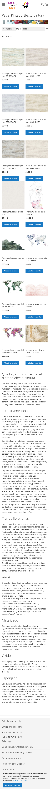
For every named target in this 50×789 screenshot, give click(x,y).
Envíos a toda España (12, 726)
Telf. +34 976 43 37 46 (12, 732)
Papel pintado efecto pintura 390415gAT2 (13, 166)
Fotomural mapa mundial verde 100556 (13, 305)
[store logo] (18, 5)
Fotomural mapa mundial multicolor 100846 (13, 351)
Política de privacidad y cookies (17, 752)
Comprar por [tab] (8, 29)
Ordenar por (15, 29)
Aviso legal (7, 741)
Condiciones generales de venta (17, 746)
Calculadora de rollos (12, 721)
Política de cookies (20, 781)
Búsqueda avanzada (11, 758)
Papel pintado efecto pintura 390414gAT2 (36, 120)
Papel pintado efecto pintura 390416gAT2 (36, 166)
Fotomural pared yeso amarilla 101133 (35, 351)
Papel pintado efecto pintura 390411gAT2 (36, 74)
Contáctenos (8, 769)
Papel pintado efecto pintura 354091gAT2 (13, 74)
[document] (25, 779)
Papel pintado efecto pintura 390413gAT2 (13, 120)
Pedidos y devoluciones (13, 763)
